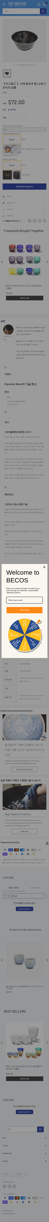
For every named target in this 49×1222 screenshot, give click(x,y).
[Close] (44, 567)
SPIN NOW (24, 610)
